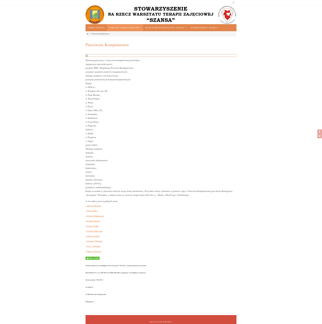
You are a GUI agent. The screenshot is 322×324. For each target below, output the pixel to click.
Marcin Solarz (93, 236)
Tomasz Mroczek (95, 231)
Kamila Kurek (93, 220)
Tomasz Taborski (94, 241)
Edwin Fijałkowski (95, 215)
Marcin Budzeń (94, 205)
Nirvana (160, 322)
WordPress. (168, 322)
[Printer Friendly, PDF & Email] (93, 258)
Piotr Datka (92, 210)
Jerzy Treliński (93, 246)
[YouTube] (319, 136)
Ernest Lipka (93, 225)
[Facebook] (319, 131)
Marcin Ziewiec (94, 251)
